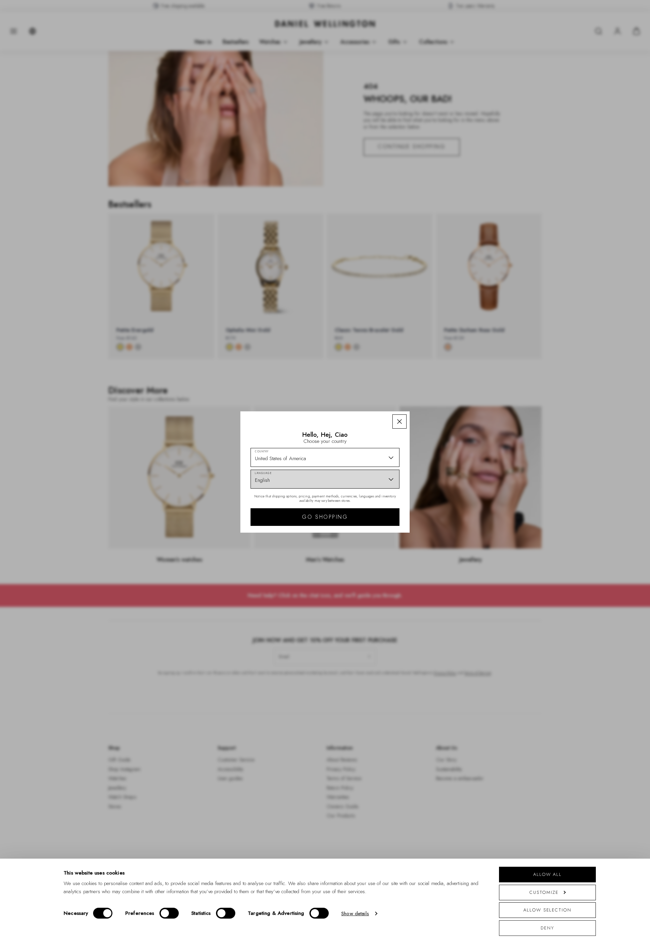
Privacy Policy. (391, 580)
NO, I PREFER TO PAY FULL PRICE (373, 551)
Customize (543, 892)
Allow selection (547, 910)
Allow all (547, 874)
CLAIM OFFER (373, 529)
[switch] (169, 913)
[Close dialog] (442, 397)
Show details (355, 913)
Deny (547, 928)
